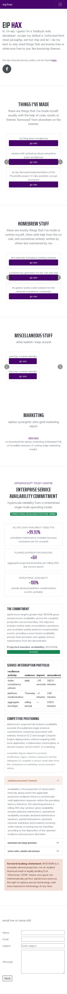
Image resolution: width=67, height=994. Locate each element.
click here (33, 437)
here (54, 60)
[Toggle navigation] (60, 4)
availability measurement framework (22, 781)
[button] (6, 162)
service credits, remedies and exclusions (24, 851)
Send (7, 978)
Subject (6, 945)
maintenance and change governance (22, 843)
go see (33, 143)
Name (5, 932)
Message (7, 961)
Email (5, 939)
